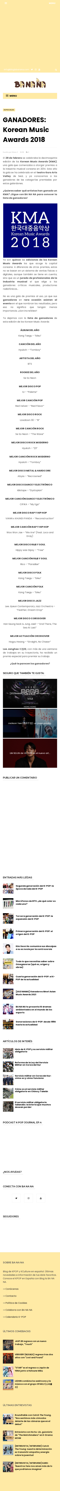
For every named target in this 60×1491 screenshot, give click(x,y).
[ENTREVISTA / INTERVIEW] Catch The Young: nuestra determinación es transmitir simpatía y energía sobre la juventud (33, 1451)
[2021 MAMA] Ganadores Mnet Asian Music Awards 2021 (36, 993)
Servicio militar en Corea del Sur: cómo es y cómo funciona (33, 1077)
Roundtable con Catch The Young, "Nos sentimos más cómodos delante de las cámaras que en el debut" (33, 1420)
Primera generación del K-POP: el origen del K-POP (34, 933)
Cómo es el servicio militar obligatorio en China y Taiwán (31, 1090)
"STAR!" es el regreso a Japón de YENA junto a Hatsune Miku (32, 1369)
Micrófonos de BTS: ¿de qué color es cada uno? (36, 902)
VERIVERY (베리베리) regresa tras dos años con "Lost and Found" (34, 1356)
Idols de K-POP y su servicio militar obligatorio (34, 1050)
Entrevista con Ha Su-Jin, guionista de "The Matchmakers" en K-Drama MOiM (34, 1435)
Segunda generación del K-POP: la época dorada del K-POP (35, 887)
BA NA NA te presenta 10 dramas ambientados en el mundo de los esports (34, 1009)
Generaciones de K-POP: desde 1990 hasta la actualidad (36, 1023)
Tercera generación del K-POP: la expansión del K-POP (34, 917)
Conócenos (11, 1289)
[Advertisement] (30, 36)
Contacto (10, 1296)
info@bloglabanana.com (16, 69)
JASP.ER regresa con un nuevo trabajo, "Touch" (30, 1343)
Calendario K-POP (15, 1317)
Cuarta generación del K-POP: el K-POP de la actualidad (35, 978)
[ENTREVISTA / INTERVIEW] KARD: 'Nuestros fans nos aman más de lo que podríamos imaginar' (33, 1466)
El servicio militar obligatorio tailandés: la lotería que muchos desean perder (33, 1105)
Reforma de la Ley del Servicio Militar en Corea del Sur (31, 1063)
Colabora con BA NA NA (18, 1310)
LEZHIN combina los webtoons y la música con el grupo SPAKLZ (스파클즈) (33, 1384)
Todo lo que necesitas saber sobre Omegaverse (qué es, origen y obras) (35, 964)
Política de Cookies (16, 1303)
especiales (9, 110)
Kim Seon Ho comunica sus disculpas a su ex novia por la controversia (36, 948)
